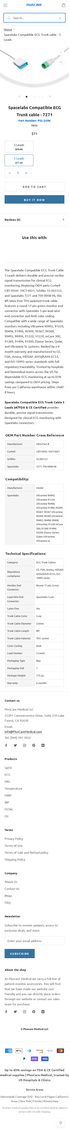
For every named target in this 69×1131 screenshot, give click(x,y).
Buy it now (34, 199)
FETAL (9, 809)
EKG (7, 781)
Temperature (13, 788)
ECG (7, 774)
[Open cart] (64, 5)
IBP (7, 802)
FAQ (8, 902)
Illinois (47, 1101)
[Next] (49, 96)
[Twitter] (15, 744)
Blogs (8, 895)
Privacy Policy (14, 838)
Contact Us (12, 888)
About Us (11, 882)
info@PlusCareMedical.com (23, 731)
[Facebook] (6, 744)
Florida (37, 1101)
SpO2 (8, 767)
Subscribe (19, 953)
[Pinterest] (33, 744)
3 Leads (19, 146)
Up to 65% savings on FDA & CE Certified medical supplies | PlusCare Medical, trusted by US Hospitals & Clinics (34, 1075)
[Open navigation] (5, 5)
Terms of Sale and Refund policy (26, 852)
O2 (7, 816)
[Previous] (19, 96)
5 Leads (19, 160)
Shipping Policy (15, 859)
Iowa (55, 1101)
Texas (14, 1101)
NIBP (8, 795)
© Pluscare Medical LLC (34, 1029)
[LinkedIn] (42, 744)
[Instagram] (24, 744)
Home (8, 29)
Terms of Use (14, 845)
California (61, 1096)
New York (25, 1101)
